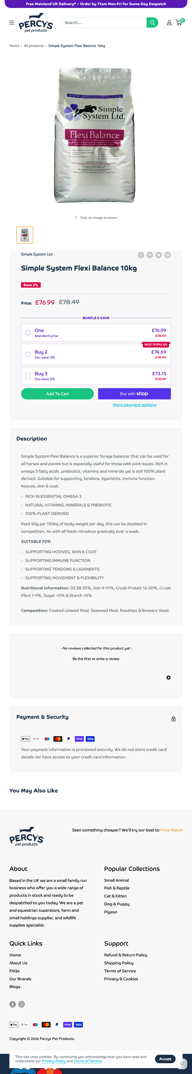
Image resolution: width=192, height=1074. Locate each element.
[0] (179, 22)
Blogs (14, 986)
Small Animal (116, 880)
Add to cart (57, 393)
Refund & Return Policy (125, 955)
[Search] (152, 22)
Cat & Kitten (115, 896)
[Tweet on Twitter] (158, 255)
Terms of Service (120, 971)
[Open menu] (11, 22)
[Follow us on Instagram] (21, 1004)
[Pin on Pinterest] (150, 255)
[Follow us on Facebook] (12, 1004)
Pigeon (110, 912)
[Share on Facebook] (141, 255)
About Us (18, 963)
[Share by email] (167, 255)
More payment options (134, 404)
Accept (165, 1059)
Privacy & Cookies (121, 978)
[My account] (169, 22)
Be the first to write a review (96, 659)
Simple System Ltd (36, 254)
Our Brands (20, 978)
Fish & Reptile (116, 888)
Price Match (171, 830)
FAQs (14, 971)
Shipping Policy (118, 963)
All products (34, 45)
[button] (96, 332)
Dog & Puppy (116, 904)
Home (14, 45)
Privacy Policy (54, 1061)
